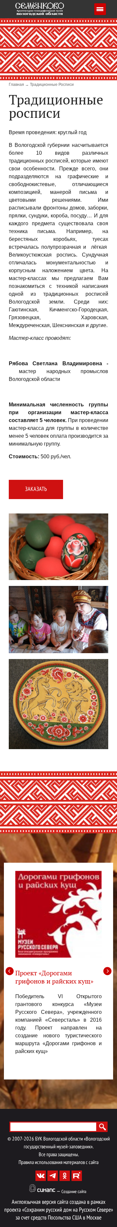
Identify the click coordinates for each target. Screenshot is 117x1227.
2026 (29, 1139)
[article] (58, 963)
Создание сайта (73, 1192)
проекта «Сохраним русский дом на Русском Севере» (58, 1210)
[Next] (107, 971)
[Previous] (10, 971)
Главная (16, 84)
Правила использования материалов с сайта (58, 1162)
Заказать (36, 489)
